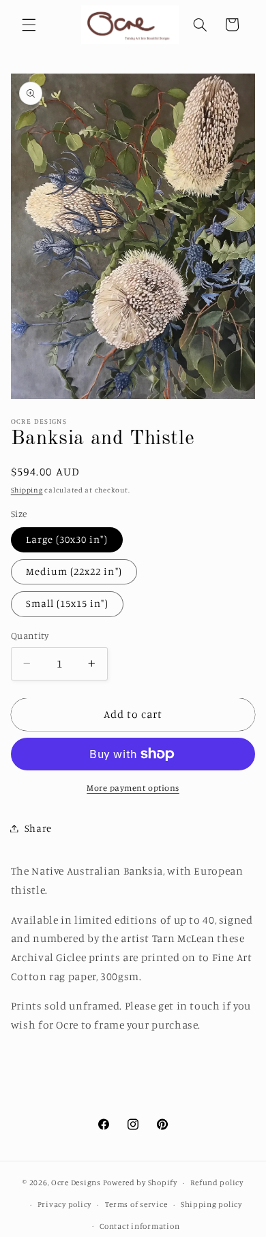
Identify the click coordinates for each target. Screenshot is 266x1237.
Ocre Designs (76, 1182)
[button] (28, 24)
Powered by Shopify (140, 1182)
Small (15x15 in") (67, 603)
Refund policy (216, 1182)
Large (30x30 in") (67, 539)
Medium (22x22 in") (74, 571)
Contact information (139, 1226)
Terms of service (136, 1204)
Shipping (27, 490)
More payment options (133, 788)
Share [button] (38, 828)
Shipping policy (211, 1204)
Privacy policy (64, 1204)
